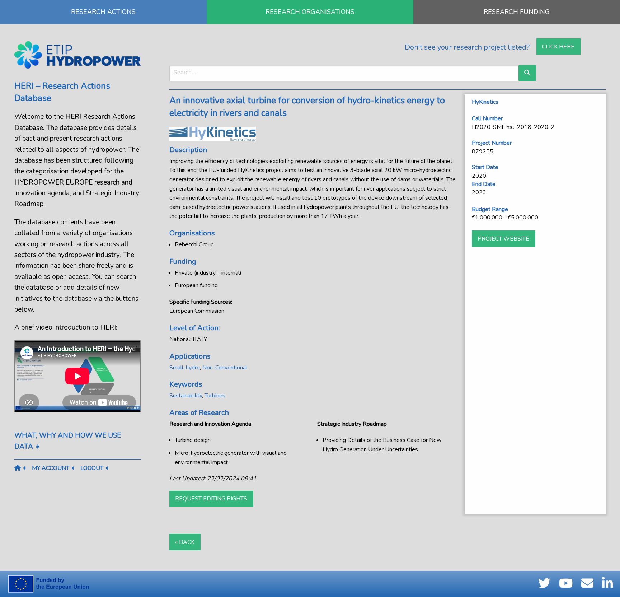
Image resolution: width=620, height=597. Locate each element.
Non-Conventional (224, 368)
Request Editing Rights (211, 499)
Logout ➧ (94, 468)
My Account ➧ (53, 468)
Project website (503, 239)
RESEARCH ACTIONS (103, 12)
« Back (184, 542)
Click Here (558, 47)
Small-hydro (184, 368)
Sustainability (185, 396)
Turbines (215, 396)
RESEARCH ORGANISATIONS (310, 12)
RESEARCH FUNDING (517, 12)
